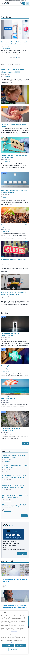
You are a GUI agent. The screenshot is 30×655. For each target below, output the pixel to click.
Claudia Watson (6, 48)
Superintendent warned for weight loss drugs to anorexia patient (14, 486)
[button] (21, 3)
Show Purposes (14, 649)
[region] (14, 632)
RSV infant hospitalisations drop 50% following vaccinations (15, 496)
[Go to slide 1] (10, 57)
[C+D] (6, 3)
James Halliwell (6, 231)
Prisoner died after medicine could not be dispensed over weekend (14, 476)
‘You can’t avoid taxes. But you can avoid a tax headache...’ (10, 336)
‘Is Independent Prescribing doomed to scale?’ (10, 429)
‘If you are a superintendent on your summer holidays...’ (9, 398)
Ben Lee (4, 196)
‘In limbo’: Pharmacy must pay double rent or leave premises (15, 466)
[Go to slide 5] (16, 57)
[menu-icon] (2, 3)
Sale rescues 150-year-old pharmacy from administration (14, 456)
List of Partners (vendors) (6, 642)
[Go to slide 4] (14, 57)
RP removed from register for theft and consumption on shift (14, 506)
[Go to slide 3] (13, 57)
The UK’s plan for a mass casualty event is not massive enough (9, 368)
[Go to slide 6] (18, 57)
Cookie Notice (14, 631)
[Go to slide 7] (19, 57)
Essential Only (20, 645)
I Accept (8, 645)
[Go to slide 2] (11, 57)
